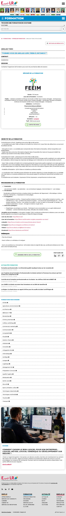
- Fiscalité (4, 336)
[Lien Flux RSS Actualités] (2, 489)
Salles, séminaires (28, 504)
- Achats (4, 302)
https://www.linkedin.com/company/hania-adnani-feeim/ (24, 222)
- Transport (5, 401)
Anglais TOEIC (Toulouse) (34, 38)
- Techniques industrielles (9, 391)
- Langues (4, 360)
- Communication (6, 330)
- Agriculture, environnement (10, 306)
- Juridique (4, 357)
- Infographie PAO (7, 350)
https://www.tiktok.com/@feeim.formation (18, 227)
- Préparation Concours (8, 370)
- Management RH (7, 367)
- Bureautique (5, 316)
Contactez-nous (34, 124)
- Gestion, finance (6, 340)
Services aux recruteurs (9, 504)
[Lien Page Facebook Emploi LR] (8, 489)
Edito (43, 500)
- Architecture (5, 309)
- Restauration (5, 377)
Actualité (46, 494)
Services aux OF (28, 502)
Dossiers (26, 500)
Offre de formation (29, 497)
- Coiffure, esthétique (7, 323)
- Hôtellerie (5, 343)
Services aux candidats (9, 498)
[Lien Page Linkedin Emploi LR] (5, 489)
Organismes (27, 498)
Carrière (4, 500)
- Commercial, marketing (8, 326)
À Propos (59, 497)
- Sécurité (4, 384)
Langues (36, 119)
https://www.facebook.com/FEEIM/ (18, 230)
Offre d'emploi (6, 497)
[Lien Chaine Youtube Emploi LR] (12, 489)
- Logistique (5, 364)
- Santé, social (5, 381)
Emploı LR (60, 494)
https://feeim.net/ (17, 217)
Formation (27, 494)
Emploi (4, 494)
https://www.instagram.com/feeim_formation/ (21, 225)
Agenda (44, 498)
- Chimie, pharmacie (7, 319)
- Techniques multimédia (9, 394)
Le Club (59, 498)
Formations (7, 38)
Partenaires (60, 500)
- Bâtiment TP (5, 313)
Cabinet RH (5, 502)
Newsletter (60, 502)
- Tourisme (4, 398)
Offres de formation (18, 38)
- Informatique (6, 353)
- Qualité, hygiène (6, 374)
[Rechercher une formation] (63, 29)
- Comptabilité (6, 333)
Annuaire (44, 502)
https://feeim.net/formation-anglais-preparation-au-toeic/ (31, 219)
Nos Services (60, 504)
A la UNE (25, 506)
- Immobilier (5, 347)
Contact (59, 506)
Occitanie (45, 504)
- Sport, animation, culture (9, 387)
